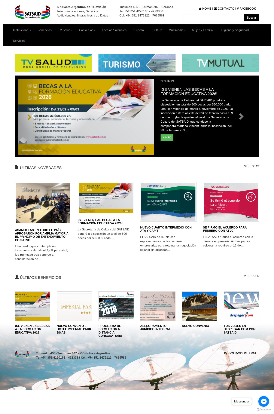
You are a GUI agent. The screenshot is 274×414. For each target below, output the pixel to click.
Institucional (21, 30)
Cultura (157, 30)
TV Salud (64, 30)
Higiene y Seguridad (235, 30)
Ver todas (251, 166)
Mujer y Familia (202, 30)
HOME (206, 8)
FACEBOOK (247, 8)
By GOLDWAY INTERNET (241, 353)
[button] (33, 116)
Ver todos (251, 276)
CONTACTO (225, 8)
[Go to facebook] (263, 401)
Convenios (86, 30)
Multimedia (176, 30)
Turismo (138, 30)
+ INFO (167, 137)
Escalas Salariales (114, 30)
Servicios (19, 40)
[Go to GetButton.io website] (264, 409)
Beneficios (45, 30)
